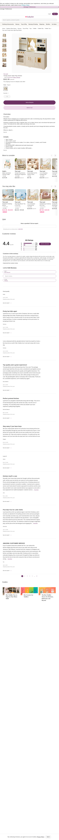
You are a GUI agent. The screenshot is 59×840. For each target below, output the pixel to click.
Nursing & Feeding (33, 24)
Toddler (34, 28)
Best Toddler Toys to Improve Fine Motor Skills (11, 596)
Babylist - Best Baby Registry (29, 17)
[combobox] (29, 271)
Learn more (20, 229)
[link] (5, 89)
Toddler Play (40, 28)
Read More (36, 489)
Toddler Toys (48, 28)
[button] (29, 243)
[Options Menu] (40, 390)
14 (36, 576)
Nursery (17, 24)
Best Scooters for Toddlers (28, 595)
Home (3, 28)
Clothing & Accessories (8, 24)
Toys (30, 28)
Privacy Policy (25, 5)
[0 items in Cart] (56, 17)
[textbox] (29, 226)
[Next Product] (55, 155)
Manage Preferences (30, 7)
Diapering (42, 24)
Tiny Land (5, 73)
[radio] (4, 35)
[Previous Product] (51, 155)
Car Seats (54, 24)
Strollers (48, 24)
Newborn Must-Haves (11, 28)
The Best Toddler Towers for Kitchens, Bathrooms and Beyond (47, 597)
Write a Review (16, 77)
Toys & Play (24, 24)
